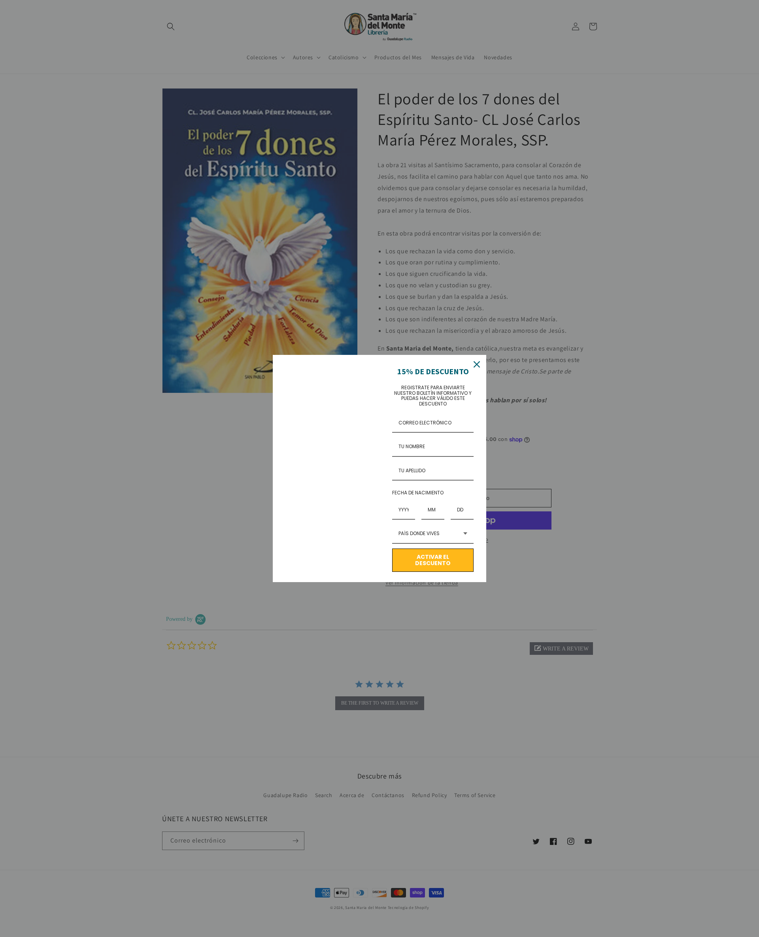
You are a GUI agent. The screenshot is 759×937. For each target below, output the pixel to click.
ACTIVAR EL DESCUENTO (433, 560)
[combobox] (433, 533)
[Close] (476, 364)
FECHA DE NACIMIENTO (418, 492)
